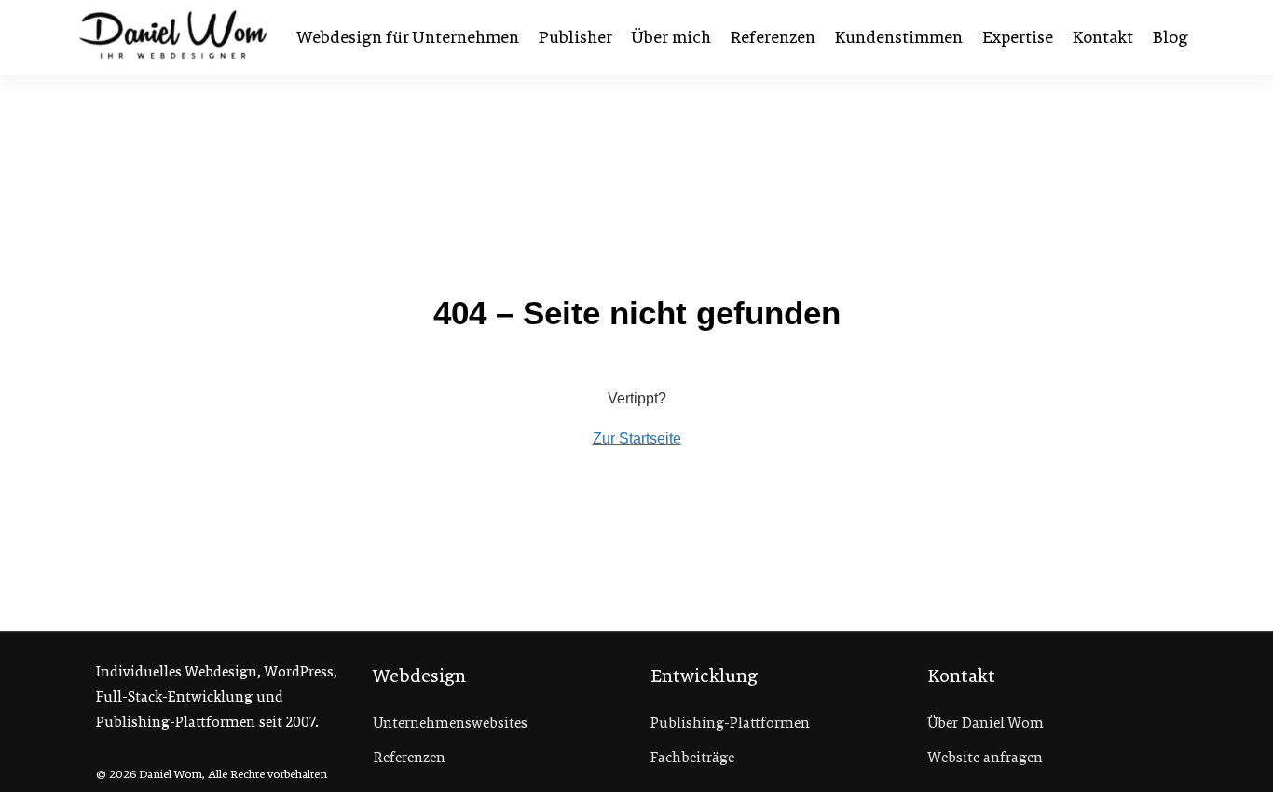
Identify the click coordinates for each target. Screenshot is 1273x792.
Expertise (1017, 37)
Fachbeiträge (692, 757)
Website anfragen (985, 757)
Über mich (671, 37)
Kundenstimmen (899, 37)
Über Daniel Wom (986, 723)
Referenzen (773, 37)
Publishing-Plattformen (730, 723)
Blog (1170, 37)
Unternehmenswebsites (450, 723)
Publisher (575, 37)
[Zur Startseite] (173, 37)
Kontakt (1103, 37)
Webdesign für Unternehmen (408, 37)
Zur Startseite (637, 438)
